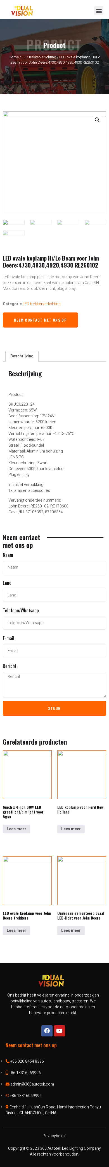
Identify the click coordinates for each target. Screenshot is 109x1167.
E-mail (8, 638)
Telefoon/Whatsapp (21, 610)
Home (14, 57)
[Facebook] (47, 1030)
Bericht (9, 665)
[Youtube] (59, 1030)
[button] (98, 10)
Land (7, 582)
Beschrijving (22, 356)
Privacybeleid (55, 1136)
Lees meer (16, 829)
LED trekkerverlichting (39, 57)
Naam (8, 554)
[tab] (22, 356)
